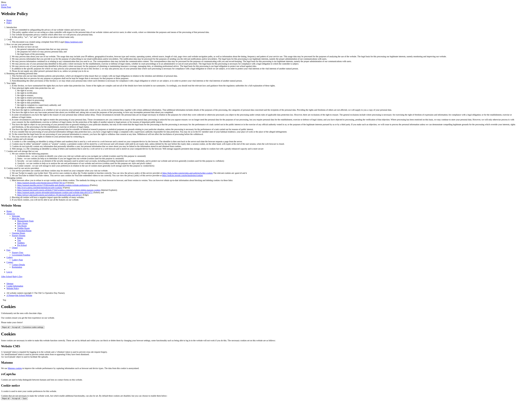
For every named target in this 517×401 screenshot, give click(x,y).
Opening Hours (18, 233)
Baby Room (22, 223)
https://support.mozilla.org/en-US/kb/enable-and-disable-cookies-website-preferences (53, 185)
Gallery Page (17, 260)
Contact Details (18, 265)
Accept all (16, 327)
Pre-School (22, 245)
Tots (19, 240)
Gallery (9, 257)
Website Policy (12, 288)
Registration (17, 267)
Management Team (25, 221)
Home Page (6, 7)
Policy (9, 23)
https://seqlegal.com (73, 42)
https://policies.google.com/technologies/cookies (182, 175)
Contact (9, 262)
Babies (20, 238)
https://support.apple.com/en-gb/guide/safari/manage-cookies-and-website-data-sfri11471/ (55, 192)
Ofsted (15, 248)
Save (25, 398)
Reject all (5, 327)
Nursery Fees (17, 252)
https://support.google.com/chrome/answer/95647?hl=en (41, 183)
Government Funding (21, 255)
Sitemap (9, 283)
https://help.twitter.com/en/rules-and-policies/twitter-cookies (187, 173)
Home (9, 20)
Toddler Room (23, 228)
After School (6, 276)
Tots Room (22, 226)
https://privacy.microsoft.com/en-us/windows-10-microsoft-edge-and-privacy (49, 195)
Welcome (16, 216)
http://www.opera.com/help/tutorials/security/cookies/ (39, 187)
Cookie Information (14, 286)
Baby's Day (17, 276)
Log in (4, 5)
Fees (8, 250)
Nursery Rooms (18, 235)
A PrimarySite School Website (19, 295)
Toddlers (21, 243)
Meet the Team (18, 218)
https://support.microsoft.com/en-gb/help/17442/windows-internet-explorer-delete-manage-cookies (58, 190)
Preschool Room (24, 231)
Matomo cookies (15, 368)
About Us (10, 214)
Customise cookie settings (33, 327)
